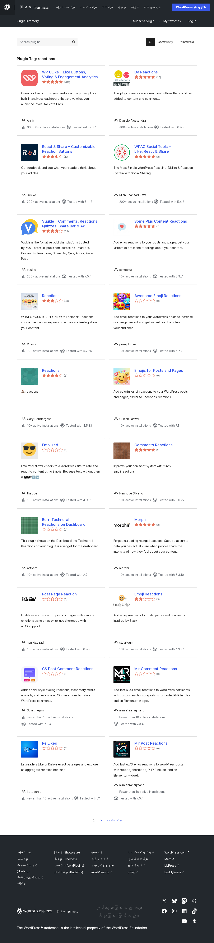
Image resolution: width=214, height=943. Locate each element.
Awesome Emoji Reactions (157, 296)
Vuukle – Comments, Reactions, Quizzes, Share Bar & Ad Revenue (70, 224)
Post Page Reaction (59, 594)
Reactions (51, 296)
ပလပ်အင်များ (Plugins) (69, 865)
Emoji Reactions (148, 594)
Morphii (140, 519)
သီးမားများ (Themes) (65, 859)
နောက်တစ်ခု (114, 820)
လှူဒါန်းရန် (136, 865)
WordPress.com (177, 852)
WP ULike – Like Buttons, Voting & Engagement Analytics (70, 74)
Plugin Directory (28, 21)
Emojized (50, 445)
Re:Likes (49, 743)
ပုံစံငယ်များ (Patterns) (68, 872)
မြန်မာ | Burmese (68, 911)
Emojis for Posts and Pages (158, 370)
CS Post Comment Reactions (67, 669)
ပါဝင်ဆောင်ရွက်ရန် (140, 852)
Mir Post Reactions (151, 743)
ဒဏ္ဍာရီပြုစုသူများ (102, 865)
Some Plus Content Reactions (160, 221)
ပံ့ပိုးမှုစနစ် (99, 859)
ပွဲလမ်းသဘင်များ (137, 859)
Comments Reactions (153, 445)
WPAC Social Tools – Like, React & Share (152, 149)
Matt (169, 859)
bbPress (172, 865)
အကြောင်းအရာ (24, 852)
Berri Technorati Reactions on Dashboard (63, 522)
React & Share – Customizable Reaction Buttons (69, 149)
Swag (133, 872)
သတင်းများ (22, 859)
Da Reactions (146, 72)
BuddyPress (174, 872)
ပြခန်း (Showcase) (67, 852)
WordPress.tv (102, 872)
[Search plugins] (73, 42)
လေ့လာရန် (96, 852)
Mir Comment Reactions (155, 669)
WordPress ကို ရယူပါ (191, 7)
